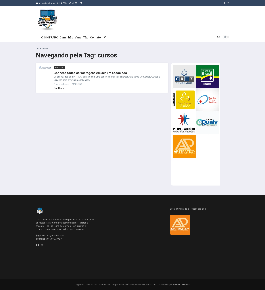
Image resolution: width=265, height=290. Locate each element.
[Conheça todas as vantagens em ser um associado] (45, 69)
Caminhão (66, 37)
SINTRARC (59, 67)
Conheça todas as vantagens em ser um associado (90, 73)
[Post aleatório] (105, 37)
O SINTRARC (49, 37)
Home (38, 48)
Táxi (85, 37)
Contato (95, 37)
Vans (78, 37)
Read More (59, 88)
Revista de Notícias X (181, 284)
